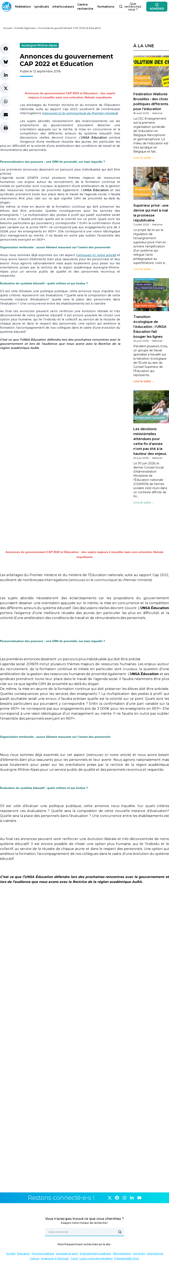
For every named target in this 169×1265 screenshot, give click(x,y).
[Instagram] (124, 1198)
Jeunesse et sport (67, 1253)
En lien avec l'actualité (150, 417)
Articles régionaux (25, 27)
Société (11, 1253)
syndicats (41, 6)
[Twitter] (110, 1198)
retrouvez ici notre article (96, 255)
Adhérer (157, 9)
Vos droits (139, 1253)
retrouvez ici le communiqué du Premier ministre (80, 113)
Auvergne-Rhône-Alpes (39, 45)
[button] (6, 48)
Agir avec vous (145, 305)
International (155, 1253)
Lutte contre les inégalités (96, 1258)
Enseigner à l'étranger (55, 1258)
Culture (34, 1258)
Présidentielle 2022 (126, 1258)
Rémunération (122, 1253)
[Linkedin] (132, 1198)
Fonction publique (43, 1253)
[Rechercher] (120, 1232)
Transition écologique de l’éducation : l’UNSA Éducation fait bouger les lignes (149, 327)
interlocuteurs (63, 6)
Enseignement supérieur (95, 1253)
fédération (23, 6)
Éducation (23, 1253)
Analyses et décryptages (141, 80)
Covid (74, 1258)
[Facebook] (117, 1198)
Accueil (7, 27)
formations (105, 6)
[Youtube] (139, 1198)
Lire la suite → (144, 158)
